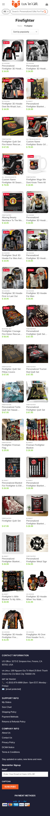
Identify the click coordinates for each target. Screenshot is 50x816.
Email (4, 769)
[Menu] (3, 4)
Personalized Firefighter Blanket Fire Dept (35, 105)
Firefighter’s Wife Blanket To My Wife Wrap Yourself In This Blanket (12, 598)
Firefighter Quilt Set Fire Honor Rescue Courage (11, 143)
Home (19, 26)
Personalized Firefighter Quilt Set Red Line (35, 332)
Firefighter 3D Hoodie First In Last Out (12, 294)
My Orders (6, 702)
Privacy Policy (8, 742)
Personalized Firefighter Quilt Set (35, 408)
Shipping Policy (9, 712)
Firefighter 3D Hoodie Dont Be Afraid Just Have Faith (12, 105)
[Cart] (47, 4)
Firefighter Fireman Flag (11, 446)
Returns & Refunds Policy (13, 722)
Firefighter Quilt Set (11, 521)
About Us (6, 733)
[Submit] (45, 11)
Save (7, 43)
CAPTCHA (6, 781)
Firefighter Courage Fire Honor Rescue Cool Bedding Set (11, 332)
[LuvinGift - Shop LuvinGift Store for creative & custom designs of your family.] (25, 4)
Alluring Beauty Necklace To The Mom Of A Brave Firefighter (12, 219)
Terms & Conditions (11, 752)
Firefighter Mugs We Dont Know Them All (36, 181)
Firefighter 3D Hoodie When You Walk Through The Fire (36, 598)
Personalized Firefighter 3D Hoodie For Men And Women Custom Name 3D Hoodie (36, 257)
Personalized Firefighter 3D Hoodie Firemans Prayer (36, 67)
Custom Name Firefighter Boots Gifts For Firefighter (36, 143)
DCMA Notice (8, 747)
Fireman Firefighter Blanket (35, 446)
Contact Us (7, 738)
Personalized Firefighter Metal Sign (36, 560)
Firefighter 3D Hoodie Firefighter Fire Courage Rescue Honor (12, 636)
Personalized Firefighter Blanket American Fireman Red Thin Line (10, 560)
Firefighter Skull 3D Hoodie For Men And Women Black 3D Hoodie (11, 257)
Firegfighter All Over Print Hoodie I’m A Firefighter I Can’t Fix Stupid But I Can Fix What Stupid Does (36, 636)
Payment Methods (10, 717)
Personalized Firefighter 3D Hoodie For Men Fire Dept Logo (12, 67)
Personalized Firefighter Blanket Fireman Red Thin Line (37, 522)
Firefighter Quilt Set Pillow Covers (11, 370)
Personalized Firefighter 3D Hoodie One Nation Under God (37, 219)
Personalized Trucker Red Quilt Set (36, 370)
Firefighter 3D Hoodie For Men (36, 294)
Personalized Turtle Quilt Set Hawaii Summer (11, 408)
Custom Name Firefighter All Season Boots (12, 181)
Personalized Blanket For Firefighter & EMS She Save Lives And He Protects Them (12, 484)
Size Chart (7, 707)
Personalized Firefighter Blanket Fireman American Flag (35, 484)
